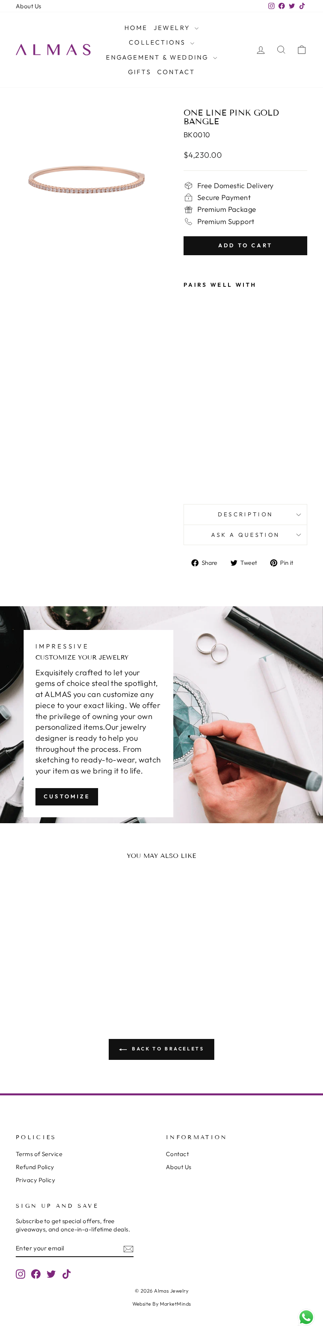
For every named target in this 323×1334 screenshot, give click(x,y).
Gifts (139, 72)
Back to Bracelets (167, 1049)
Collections (158, 42)
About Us (28, 6)
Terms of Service (39, 1154)
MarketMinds (175, 1303)
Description (245, 514)
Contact (176, 72)
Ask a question (245, 534)
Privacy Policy (35, 1180)
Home (136, 28)
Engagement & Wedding (158, 57)
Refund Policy (35, 1167)
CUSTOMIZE (67, 796)
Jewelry (173, 28)
